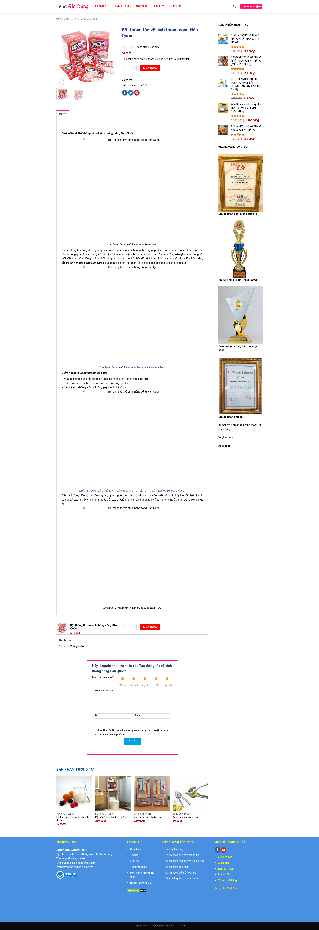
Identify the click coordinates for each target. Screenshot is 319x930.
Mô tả (62, 114)
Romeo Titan (225, 868)
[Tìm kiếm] (234, 6)
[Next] (111, 56)
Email (138, 715)
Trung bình (144, 685)
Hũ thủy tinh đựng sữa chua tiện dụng (73, 819)
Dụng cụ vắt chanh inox (185, 817)
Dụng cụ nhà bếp (86, 19)
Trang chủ (63, 19)
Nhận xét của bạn (105, 690)
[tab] (62, 113)
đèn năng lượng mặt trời (246, 425)
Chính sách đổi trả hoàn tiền (181, 872)
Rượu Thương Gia (141, 882)
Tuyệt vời (167, 685)
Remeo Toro (225, 874)
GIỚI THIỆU (142, 6)
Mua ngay (150, 67)
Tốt (156, 685)
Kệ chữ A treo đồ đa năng (148, 817)
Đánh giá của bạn (103, 677)
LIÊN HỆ (176, 6)
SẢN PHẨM (122, 6)
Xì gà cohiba (226, 437)
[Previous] (62, 56)
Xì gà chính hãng (227, 880)
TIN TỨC (159, 6)
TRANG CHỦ (102, 6)
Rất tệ (122, 685)
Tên (97, 715)
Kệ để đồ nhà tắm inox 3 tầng (111, 817)
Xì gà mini (223, 862)
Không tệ (133, 685)
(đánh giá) (142, 47)
